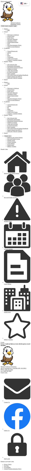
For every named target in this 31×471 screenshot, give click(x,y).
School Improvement (12, 42)
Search (6, 79)
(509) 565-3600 (9, 369)
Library (9, 52)
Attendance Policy (12, 40)
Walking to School (12, 69)
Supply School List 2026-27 (14, 76)
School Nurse (10, 36)
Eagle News (10, 38)
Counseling (10, 57)
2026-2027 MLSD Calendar (14, 78)
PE (8, 54)
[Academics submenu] (4, 103)
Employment (10, 145)
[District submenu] (8, 29)
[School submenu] (4, 87)
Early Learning (11, 73)
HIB (8, 30)
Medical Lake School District (15, 137)
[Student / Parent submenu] (4, 63)
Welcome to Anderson (13, 35)
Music (8, 55)
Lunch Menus (11, 143)
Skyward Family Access (13, 139)
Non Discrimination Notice (14, 45)
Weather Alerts (11, 140)
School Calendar (11, 142)
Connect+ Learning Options (14, 60)
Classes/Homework (12, 51)
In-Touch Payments (12, 72)
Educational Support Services (15, 67)
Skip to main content (6, 1)
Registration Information (13, 66)
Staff (8, 43)
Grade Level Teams (12, 58)
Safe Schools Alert (12, 64)
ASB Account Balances (13, 46)
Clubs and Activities (12, 70)
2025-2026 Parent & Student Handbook (17, 75)
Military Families (11, 146)
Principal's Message (12, 39)
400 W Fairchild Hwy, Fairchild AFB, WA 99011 (13, 368)
